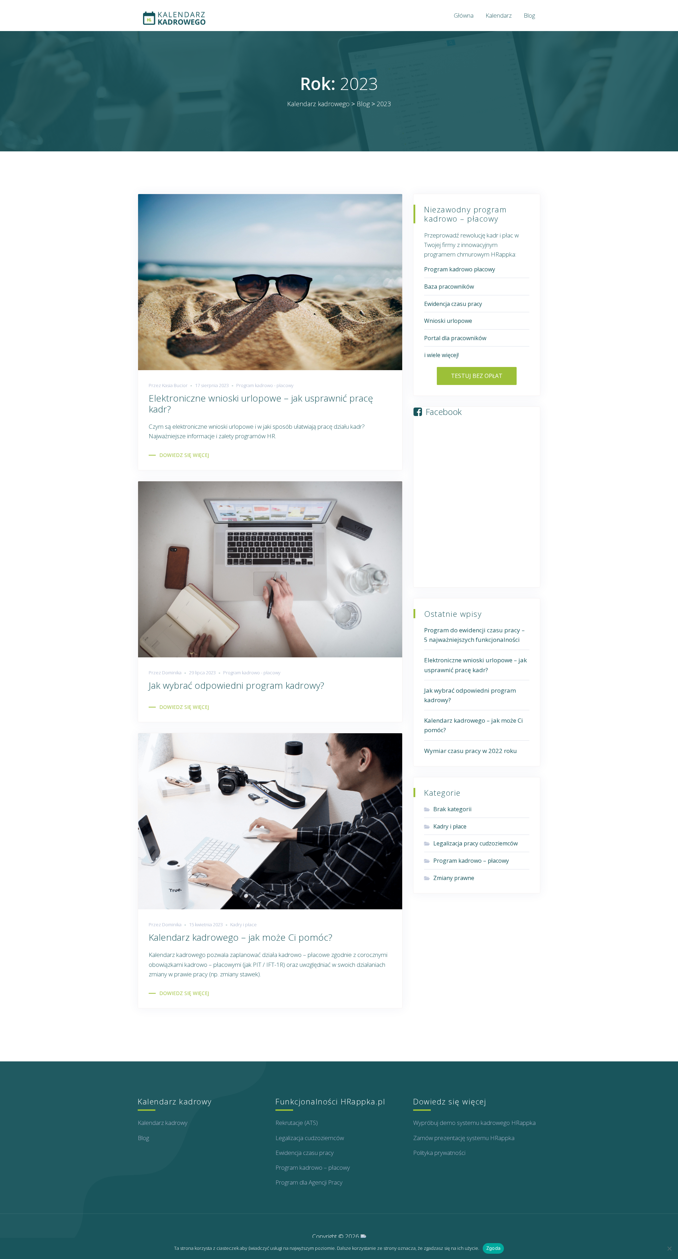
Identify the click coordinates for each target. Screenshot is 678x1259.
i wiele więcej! (441, 355)
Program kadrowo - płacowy (264, 385)
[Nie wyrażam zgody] (669, 1248)
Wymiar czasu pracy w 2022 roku (470, 751)
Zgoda (493, 1248)
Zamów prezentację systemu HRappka (464, 1138)
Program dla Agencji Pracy (309, 1182)
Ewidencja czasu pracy (453, 304)
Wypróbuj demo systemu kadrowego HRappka (474, 1123)
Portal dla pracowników (455, 338)
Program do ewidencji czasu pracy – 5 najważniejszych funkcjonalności (474, 635)
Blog (529, 15)
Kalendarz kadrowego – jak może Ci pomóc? (240, 937)
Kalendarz (499, 15)
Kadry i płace (243, 924)
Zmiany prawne (453, 878)
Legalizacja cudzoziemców (309, 1138)
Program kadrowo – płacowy (471, 861)
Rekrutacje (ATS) (296, 1123)
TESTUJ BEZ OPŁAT (476, 376)
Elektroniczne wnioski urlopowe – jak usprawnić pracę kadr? (261, 403)
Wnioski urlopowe (448, 321)
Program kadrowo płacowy (459, 269)
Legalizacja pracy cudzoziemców (475, 843)
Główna (464, 15)
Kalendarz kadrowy (163, 1123)
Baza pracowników (449, 286)
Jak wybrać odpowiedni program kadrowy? (236, 685)
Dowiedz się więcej (184, 455)
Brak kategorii (452, 809)
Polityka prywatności (439, 1153)
